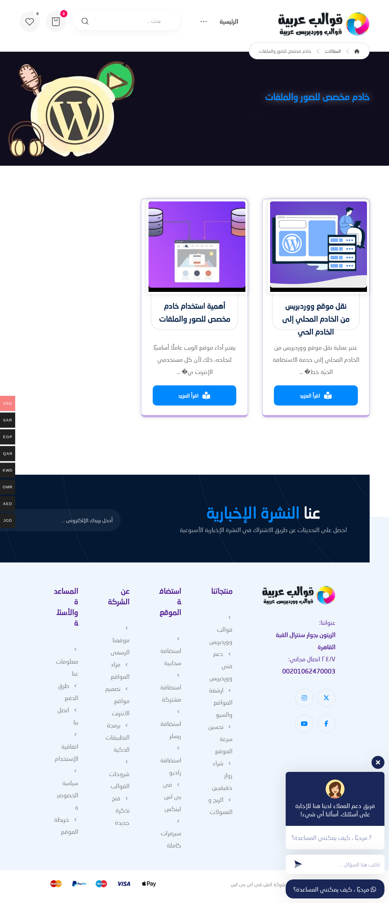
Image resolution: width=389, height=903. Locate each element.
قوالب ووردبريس (220, 635)
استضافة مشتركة (170, 693)
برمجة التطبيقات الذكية (118, 737)
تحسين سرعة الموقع (220, 738)
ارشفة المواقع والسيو (220, 702)
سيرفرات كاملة (171, 839)
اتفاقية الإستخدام (66, 752)
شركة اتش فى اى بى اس (258, 884)
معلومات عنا (67, 667)
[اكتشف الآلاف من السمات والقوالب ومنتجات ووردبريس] (322, 23)
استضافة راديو (170, 766)
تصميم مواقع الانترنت (117, 700)
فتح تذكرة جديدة (121, 810)
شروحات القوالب (119, 779)
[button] (29, 21)
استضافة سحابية (170, 656)
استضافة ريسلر (170, 729)
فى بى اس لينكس (172, 796)
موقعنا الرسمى (120, 646)
